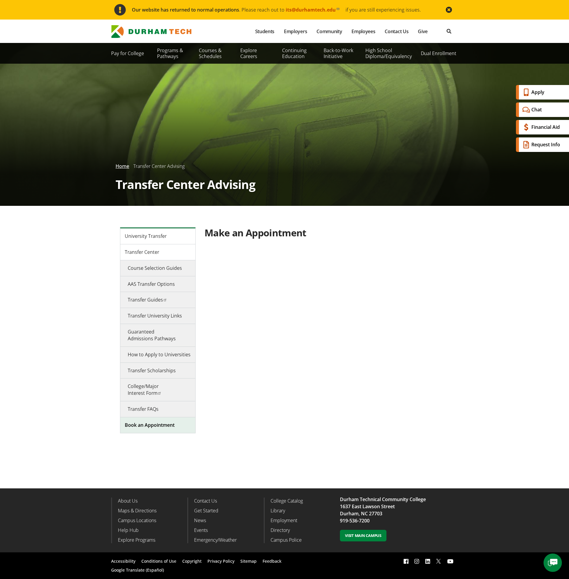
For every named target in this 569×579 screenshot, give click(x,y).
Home (122, 166)
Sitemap (248, 561)
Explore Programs (136, 540)
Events (201, 530)
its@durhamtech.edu (311, 10)
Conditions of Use (158, 561)
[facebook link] (406, 561)
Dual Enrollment (438, 53)
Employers (295, 31)
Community (329, 31)
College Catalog (287, 501)
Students (264, 31)
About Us (128, 501)
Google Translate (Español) (137, 570)
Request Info (545, 144)
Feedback (272, 561)
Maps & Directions (137, 510)
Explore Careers (248, 53)
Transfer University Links (155, 315)
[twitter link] (438, 560)
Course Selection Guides (155, 268)
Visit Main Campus (363, 535)
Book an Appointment (150, 425)
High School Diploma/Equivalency (388, 53)
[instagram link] (416, 561)
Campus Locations (137, 520)
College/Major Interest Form (143, 389)
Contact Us (396, 31)
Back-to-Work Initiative (338, 53)
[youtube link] (450, 561)
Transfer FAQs (143, 409)
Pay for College (127, 53)
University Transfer (146, 236)
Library (278, 510)
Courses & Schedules (210, 53)
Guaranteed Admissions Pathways (152, 335)
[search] (449, 31)
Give (423, 31)
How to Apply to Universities (159, 354)
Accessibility (123, 561)
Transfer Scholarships (152, 370)
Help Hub (128, 530)
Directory (280, 530)
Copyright (192, 561)
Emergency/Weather (215, 540)
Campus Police (286, 540)
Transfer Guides (145, 299)
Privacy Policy (220, 561)
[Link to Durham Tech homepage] (155, 31)
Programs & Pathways (170, 53)
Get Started (206, 510)
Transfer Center (142, 252)
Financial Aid (545, 127)
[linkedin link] (427, 561)
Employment (284, 520)
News (200, 520)
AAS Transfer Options (151, 284)
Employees (363, 31)
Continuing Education (294, 53)
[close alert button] (449, 10)
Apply (537, 92)
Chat (536, 109)
